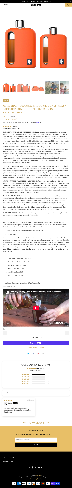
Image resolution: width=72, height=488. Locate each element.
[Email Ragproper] (29, 467)
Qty (4, 329)
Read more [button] (8, 412)
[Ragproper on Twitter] (39, 467)
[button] (7, 126)
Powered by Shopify (36, 479)
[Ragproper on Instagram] (35, 467)
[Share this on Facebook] (33, 354)
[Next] (67, 45)
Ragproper (38, 475)
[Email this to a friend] (43, 354)
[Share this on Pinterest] (38, 354)
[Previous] (4, 45)
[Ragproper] (36, 5)
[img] (8, 400)
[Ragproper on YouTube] (42, 467)
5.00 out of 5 (40, 369)
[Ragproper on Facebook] (32, 467)
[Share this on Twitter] (28, 354)
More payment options (36, 347)
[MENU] (1, 5)
